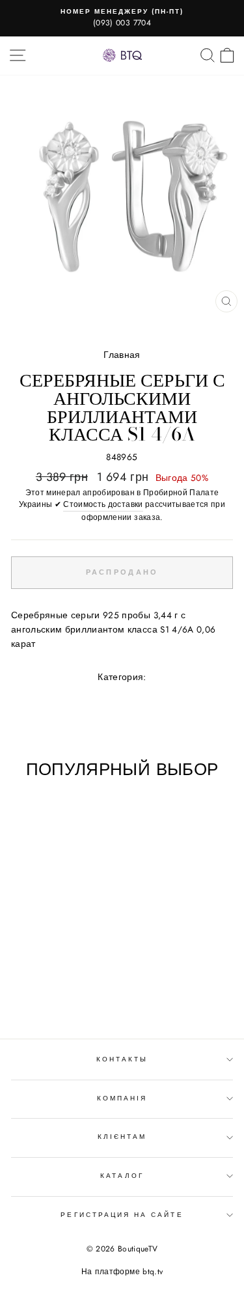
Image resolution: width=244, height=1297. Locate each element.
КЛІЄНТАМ (122, 1136)
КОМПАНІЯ (122, 1098)
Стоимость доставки (102, 504)
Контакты (122, 1059)
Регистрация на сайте (122, 1215)
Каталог (121, 1176)
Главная (121, 354)
